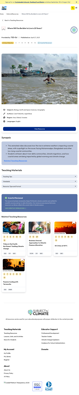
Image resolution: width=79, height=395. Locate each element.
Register (7, 360)
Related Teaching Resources (15, 161)
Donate (44, 349)
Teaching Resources (10, 333)
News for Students (10, 340)
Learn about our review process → (15, 208)
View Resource (39, 129)
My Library (7, 356)
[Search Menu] (73, 8)
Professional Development (50, 333)
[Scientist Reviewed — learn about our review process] (74, 29)
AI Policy (7, 376)
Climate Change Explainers (50, 340)
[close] (76, 2)
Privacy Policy (8, 373)
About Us (7, 370)
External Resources (12, 14)
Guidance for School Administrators (53, 343)
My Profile (7, 353)
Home (2, 14)
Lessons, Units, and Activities (13, 336)
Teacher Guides (46, 336)
